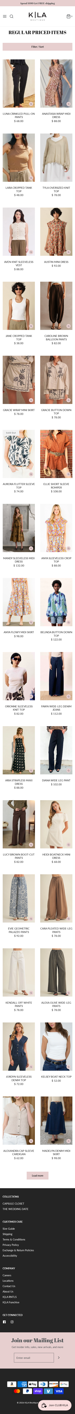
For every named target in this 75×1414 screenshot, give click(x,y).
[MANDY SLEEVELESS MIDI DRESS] (19, 528)
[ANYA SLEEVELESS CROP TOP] (56, 528)
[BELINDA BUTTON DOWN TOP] (56, 602)
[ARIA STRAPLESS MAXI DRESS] (19, 750)
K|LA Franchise (11, 1302)
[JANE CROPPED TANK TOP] (19, 306)
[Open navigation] (4, 16)
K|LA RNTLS (10, 1296)
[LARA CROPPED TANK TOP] (19, 158)
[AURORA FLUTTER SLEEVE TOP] (19, 454)
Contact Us (9, 1286)
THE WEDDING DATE (15, 1208)
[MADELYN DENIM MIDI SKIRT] (56, 1120)
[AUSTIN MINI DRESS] (56, 232)
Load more (37, 1175)
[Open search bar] (12, 16)
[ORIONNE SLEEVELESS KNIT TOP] (19, 676)
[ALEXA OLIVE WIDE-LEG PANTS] (56, 972)
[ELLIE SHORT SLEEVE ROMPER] (56, 454)
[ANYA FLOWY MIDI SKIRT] (19, 602)
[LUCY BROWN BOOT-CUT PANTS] (19, 824)
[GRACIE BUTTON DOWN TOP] (56, 380)
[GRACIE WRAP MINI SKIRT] (19, 380)
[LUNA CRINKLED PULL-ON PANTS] (19, 83)
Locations (8, 1280)
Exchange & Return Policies (18, 1250)
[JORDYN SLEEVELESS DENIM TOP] (19, 1046)
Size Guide (9, 1228)
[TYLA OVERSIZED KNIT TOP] (56, 158)
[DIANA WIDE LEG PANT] (56, 750)
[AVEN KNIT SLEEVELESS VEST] (19, 232)
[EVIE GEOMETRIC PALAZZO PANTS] (19, 898)
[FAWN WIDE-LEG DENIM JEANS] (56, 676)
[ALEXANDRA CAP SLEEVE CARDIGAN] (19, 1120)
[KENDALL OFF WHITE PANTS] (19, 972)
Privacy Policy (11, 1244)
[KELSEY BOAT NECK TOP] (56, 1046)
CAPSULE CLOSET (13, 1203)
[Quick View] (31, 104)
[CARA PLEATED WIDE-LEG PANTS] (56, 898)
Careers (7, 1275)
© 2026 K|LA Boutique (28, 1402)
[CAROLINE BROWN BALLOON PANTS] (56, 306)
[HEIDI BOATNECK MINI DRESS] (56, 824)
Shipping (7, 1234)
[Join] (58, 1357)
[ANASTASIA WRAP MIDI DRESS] (56, 83)
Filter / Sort (37, 46)
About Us (8, 1291)
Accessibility (10, 1255)
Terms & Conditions (14, 1239)
